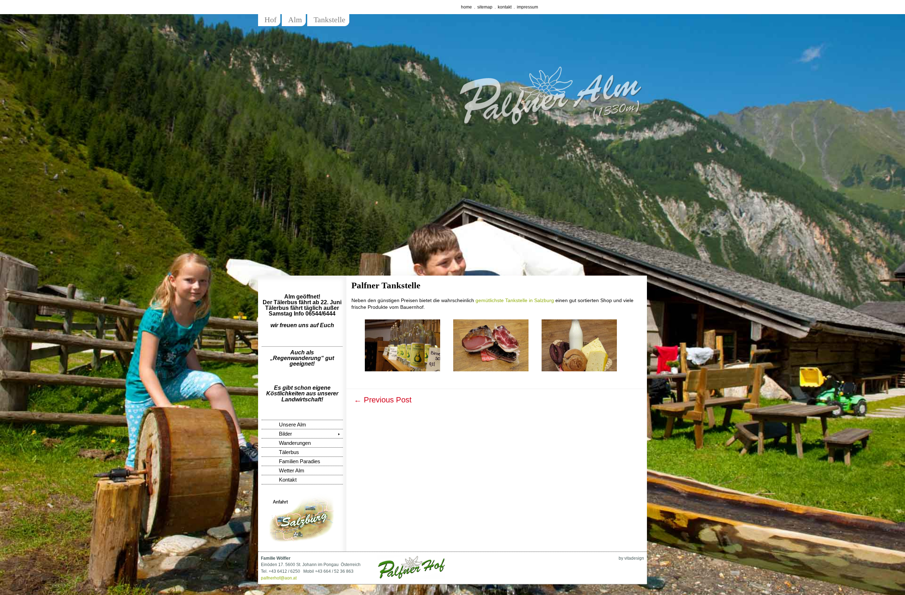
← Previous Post (382, 399)
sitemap (484, 7)
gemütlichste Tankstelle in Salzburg (514, 300)
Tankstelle (329, 19)
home (466, 7)
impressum (527, 7)
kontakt (505, 7)
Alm (295, 19)
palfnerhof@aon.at (279, 578)
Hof (270, 19)
